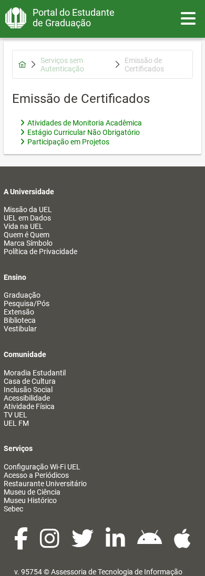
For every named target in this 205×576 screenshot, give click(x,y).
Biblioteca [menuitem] (20, 320)
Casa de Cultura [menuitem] (30, 381)
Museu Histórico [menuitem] (30, 500)
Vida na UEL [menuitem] (23, 226)
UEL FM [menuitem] (16, 423)
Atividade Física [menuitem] (29, 406)
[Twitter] (83, 544)
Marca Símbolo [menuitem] (28, 243)
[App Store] (182, 544)
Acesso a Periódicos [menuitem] (36, 475)
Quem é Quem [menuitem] (26, 235)
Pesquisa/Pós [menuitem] (26, 303)
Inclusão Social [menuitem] (28, 389)
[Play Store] (150, 544)
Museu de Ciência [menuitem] (32, 492)
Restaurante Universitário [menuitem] (45, 483)
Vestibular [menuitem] (20, 328)
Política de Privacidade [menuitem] (40, 251)
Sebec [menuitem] (13, 509)
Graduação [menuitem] (22, 295)
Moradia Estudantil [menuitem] (35, 373)
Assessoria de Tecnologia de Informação (116, 572)
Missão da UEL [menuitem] (28, 209)
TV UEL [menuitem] (15, 415)
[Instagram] (50, 544)
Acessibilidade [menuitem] (27, 398)
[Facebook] (21, 544)
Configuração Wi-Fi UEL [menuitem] (42, 467)
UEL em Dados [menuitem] (27, 218)
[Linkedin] (116, 544)
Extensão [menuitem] (19, 312)
